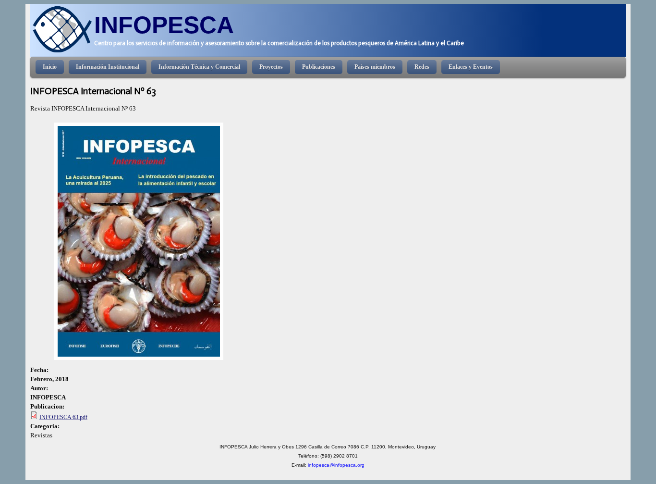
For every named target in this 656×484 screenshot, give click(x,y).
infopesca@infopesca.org (336, 465)
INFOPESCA (164, 24)
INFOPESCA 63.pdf (63, 417)
